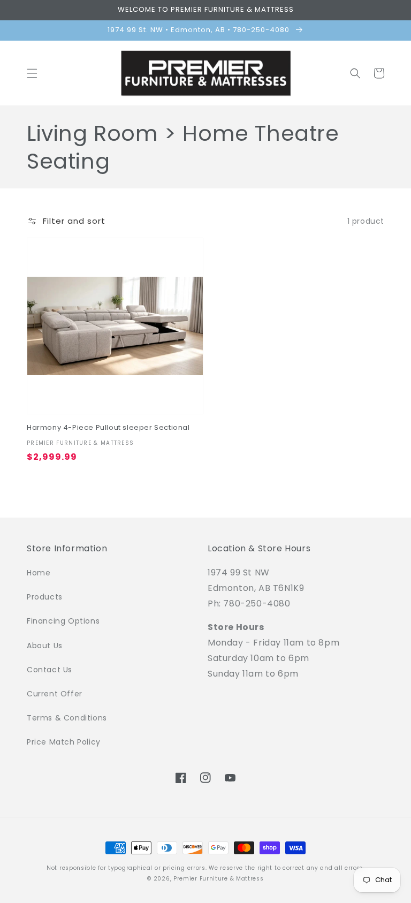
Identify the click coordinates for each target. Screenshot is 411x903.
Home (38, 572)
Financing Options (63, 621)
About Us (45, 645)
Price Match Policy (64, 742)
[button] (32, 73)
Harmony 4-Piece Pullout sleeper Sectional (108, 427)
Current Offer (54, 693)
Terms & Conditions (67, 717)
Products (45, 596)
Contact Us (49, 669)
